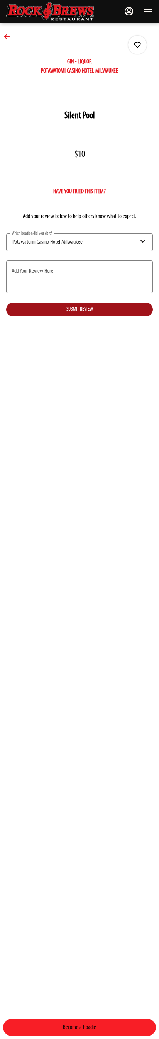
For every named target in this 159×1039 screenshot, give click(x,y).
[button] (9, 36)
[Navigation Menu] (148, 11)
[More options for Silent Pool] (137, 45)
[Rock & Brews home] (56, 11)
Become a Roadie (79, 1027)
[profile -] (129, 11)
